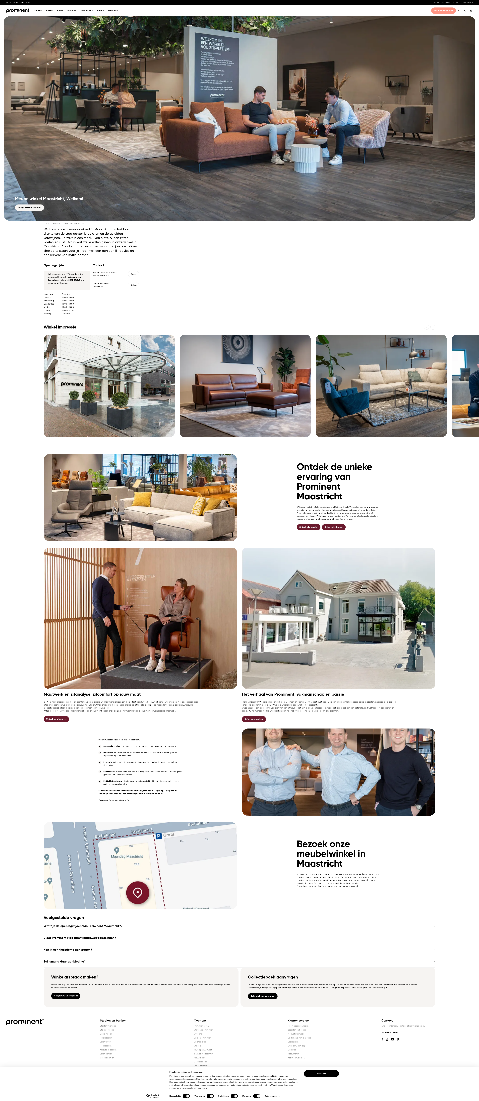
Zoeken (459, 10)
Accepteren (321, 1073)
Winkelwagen (471, 10)
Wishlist (465, 10)
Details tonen (270, 1096)
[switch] (210, 1096)
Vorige (426, 327)
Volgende (432, 327)
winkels (56, 223)
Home (46, 223)
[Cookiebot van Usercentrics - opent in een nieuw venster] (153, 1096)
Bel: (390, 1033)
